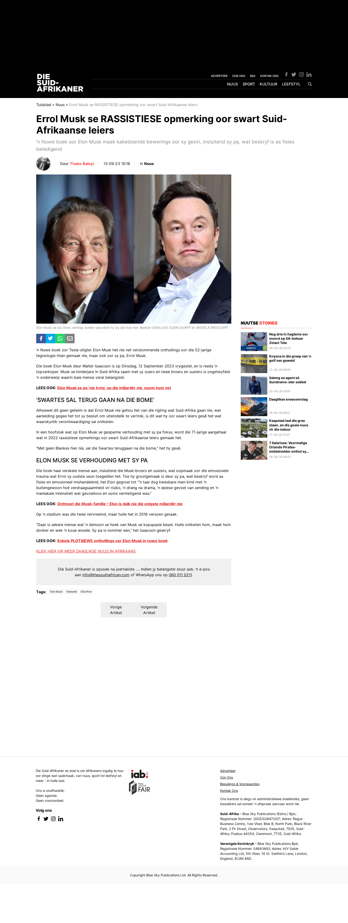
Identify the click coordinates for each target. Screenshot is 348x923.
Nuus (232, 84)
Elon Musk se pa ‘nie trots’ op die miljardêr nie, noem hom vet (114, 387)
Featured (71, 591)
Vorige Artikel (116, 610)
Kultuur (268, 84)
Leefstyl (291, 84)
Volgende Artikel (149, 610)
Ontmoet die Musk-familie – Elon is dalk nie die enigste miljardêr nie (120, 503)
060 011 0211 (180, 574)
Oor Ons (226, 777)
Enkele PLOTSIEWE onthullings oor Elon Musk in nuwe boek (112, 540)
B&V (252, 76)
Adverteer (228, 771)
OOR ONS (238, 76)
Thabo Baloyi (82, 163)
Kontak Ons (229, 791)
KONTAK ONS (269, 76)
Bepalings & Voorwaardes (239, 784)
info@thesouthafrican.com (105, 574)
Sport (249, 84)
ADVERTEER (219, 76)
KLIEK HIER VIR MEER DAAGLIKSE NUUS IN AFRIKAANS (86, 551)
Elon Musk (56, 591)
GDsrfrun (86, 591)
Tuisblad (43, 104)
